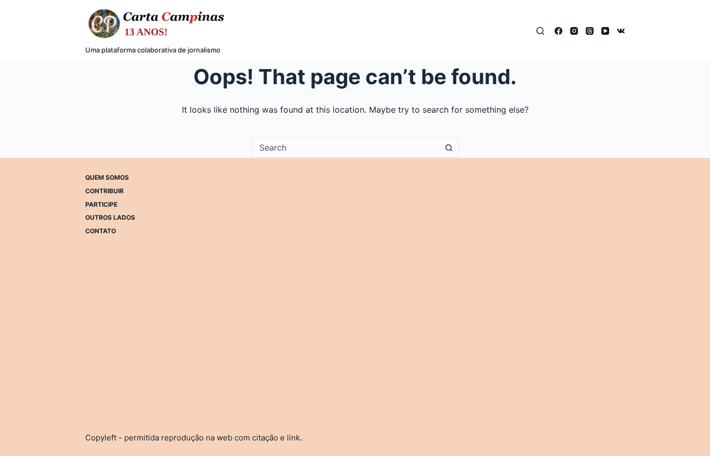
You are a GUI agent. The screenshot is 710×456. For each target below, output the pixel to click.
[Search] (540, 31)
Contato (100, 231)
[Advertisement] (453, 246)
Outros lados (110, 217)
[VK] (621, 31)
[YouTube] (605, 31)
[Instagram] (574, 31)
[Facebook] (558, 31)
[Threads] (590, 31)
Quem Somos (107, 177)
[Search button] (448, 147)
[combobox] (345, 147)
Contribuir (104, 191)
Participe (101, 204)
